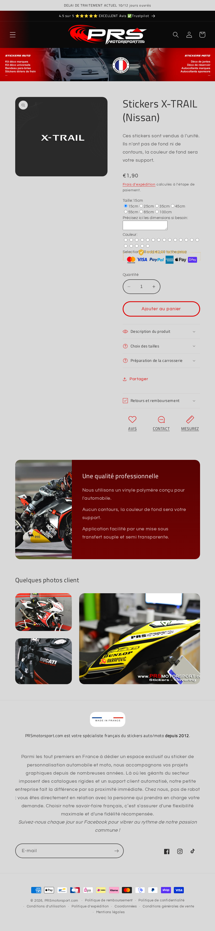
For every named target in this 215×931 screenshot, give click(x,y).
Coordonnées (126, 906)
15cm (133, 206)
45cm (180, 206)
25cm (149, 206)
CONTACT (161, 429)
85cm (149, 212)
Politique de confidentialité (161, 900)
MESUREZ (190, 429)
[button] (12, 34)
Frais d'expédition (139, 184)
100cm (165, 212)
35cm (164, 206)
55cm (133, 212)
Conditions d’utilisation (46, 906)
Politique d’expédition (90, 906)
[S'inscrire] (116, 850)
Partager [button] (139, 379)
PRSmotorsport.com (61, 900)
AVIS (132, 429)
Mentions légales (110, 912)
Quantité (131, 275)
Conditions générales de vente (168, 906)
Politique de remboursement (109, 900)
